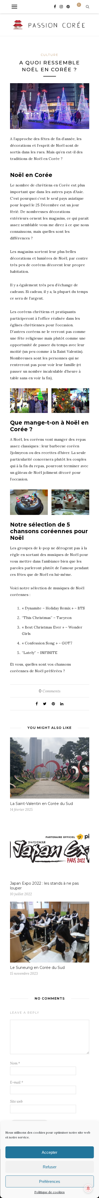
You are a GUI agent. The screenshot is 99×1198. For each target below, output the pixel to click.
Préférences (49, 1181)
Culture (49, 55)
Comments (49, 691)
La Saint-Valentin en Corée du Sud (41, 803)
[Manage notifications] (88, 1188)
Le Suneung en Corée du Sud (37, 967)
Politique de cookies (49, 1192)
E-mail (16, 1082)
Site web (16, 1101)
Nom (15, 1063)
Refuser (49, 1167)
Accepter (49, 1152)
